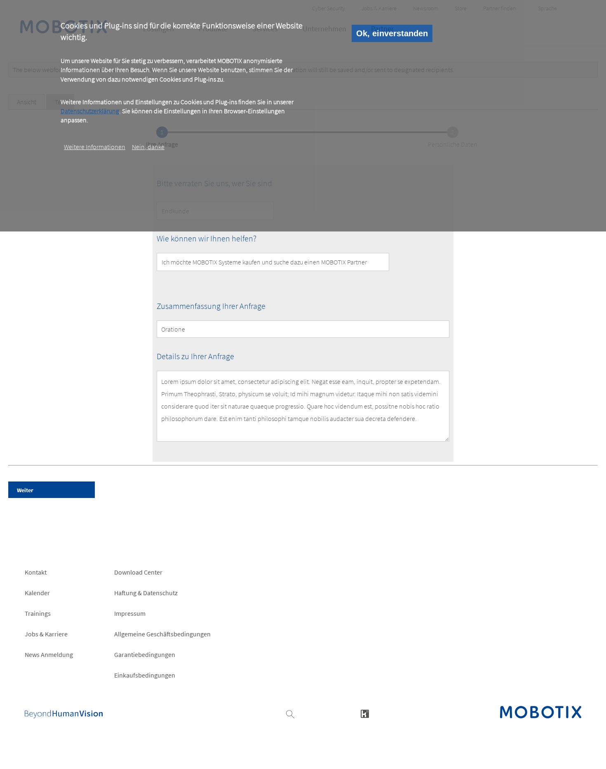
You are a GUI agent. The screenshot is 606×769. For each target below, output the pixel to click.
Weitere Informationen (94, 147)
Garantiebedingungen (144, 654)
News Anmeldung (49, 654)
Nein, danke (148, 147)
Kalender (37, 593)
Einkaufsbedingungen (144, 675)
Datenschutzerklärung (90, 111)
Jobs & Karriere (46, 634)
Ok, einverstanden (392, 33)
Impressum (130, 613)
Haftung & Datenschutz (146, 593)
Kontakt (36, 572)
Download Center (138, 572)
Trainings (38, 613)
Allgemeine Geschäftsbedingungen (162, 634)
